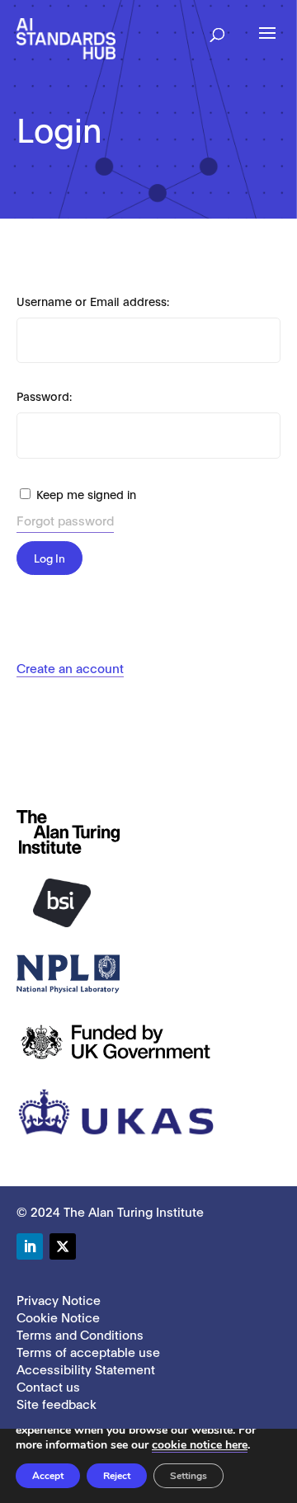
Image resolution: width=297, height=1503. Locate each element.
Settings (188, 1475)
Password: (44, 395)
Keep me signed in (86, 494)
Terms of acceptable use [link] (88, 1351)
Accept (48, 1475)
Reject (116, 1475)
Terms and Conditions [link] (80, 1334)
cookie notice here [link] (200, 1445)
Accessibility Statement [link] (85, 1368)
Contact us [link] (48, 1386)
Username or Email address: (92, 301)
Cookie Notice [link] (58, 1316)
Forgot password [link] (65, 519)
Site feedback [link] (56, 1403)
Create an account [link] (70, 667)
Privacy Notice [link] (58, 1299)
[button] (217, 29)
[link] (66, 37)
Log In (49, 557)
